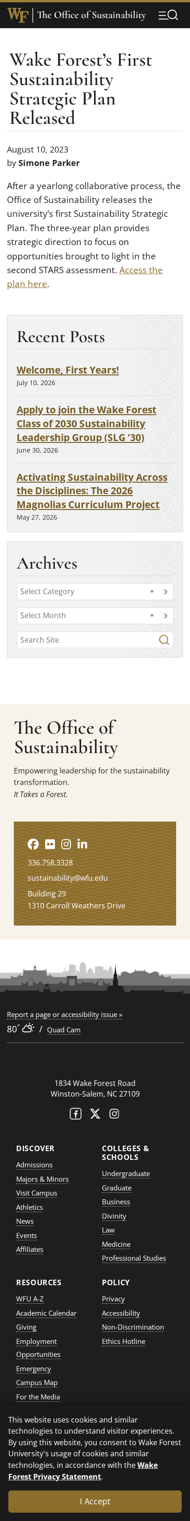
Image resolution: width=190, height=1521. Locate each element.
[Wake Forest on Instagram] (114, 1115)
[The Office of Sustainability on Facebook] (33, 844)
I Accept (95, 1501)
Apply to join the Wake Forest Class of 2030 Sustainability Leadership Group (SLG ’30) (86, 423)
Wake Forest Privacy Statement (83, 1471)
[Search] (164, 640)
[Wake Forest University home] (18, 15)
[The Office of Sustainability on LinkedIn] (82, 844)
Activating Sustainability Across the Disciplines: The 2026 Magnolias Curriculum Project (92, 490)
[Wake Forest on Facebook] (75, 1115)
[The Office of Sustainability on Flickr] (50, 844)
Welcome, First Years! (68, 369)
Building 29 (47, 894)
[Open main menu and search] (168, 15)
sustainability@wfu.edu (68, 878)
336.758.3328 (50, 863)
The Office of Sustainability (91, 15)
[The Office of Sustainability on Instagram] (66, 844)
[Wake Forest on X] (95, 1115)
